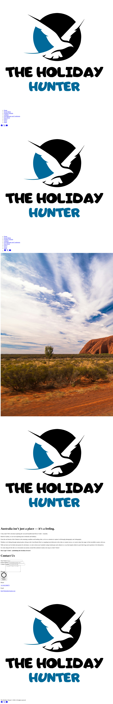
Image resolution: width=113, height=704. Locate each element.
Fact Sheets (7, 117)
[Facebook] (2, 126)
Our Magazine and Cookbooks (12, 116)
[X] (4, 126)
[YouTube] (7, 126)
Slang (5, 122)
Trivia (5, 120)
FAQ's (5, 119)
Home (5, 110)
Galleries (6, 114)
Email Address (5, 562)
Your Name (4, 561)
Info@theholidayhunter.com (8, 591)
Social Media (7, 112)
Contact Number (5, 564)
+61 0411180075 (5, 585)
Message (3, 571)
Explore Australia (8, 113)
